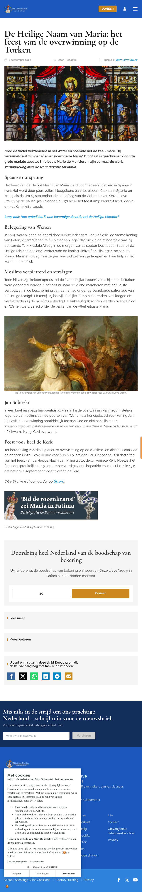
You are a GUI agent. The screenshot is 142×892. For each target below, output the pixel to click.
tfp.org (58, 481)
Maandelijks (82, 835)
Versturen (84, 735)
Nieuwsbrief (82, 822)
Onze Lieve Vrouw (127, 59)
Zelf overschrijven (86, 855)
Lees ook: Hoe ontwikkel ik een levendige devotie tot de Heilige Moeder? (61, 217)
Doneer (108, 9)
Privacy (113, 840)
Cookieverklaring (66, 880)
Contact (113, 822)
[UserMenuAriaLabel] (125, 9)
